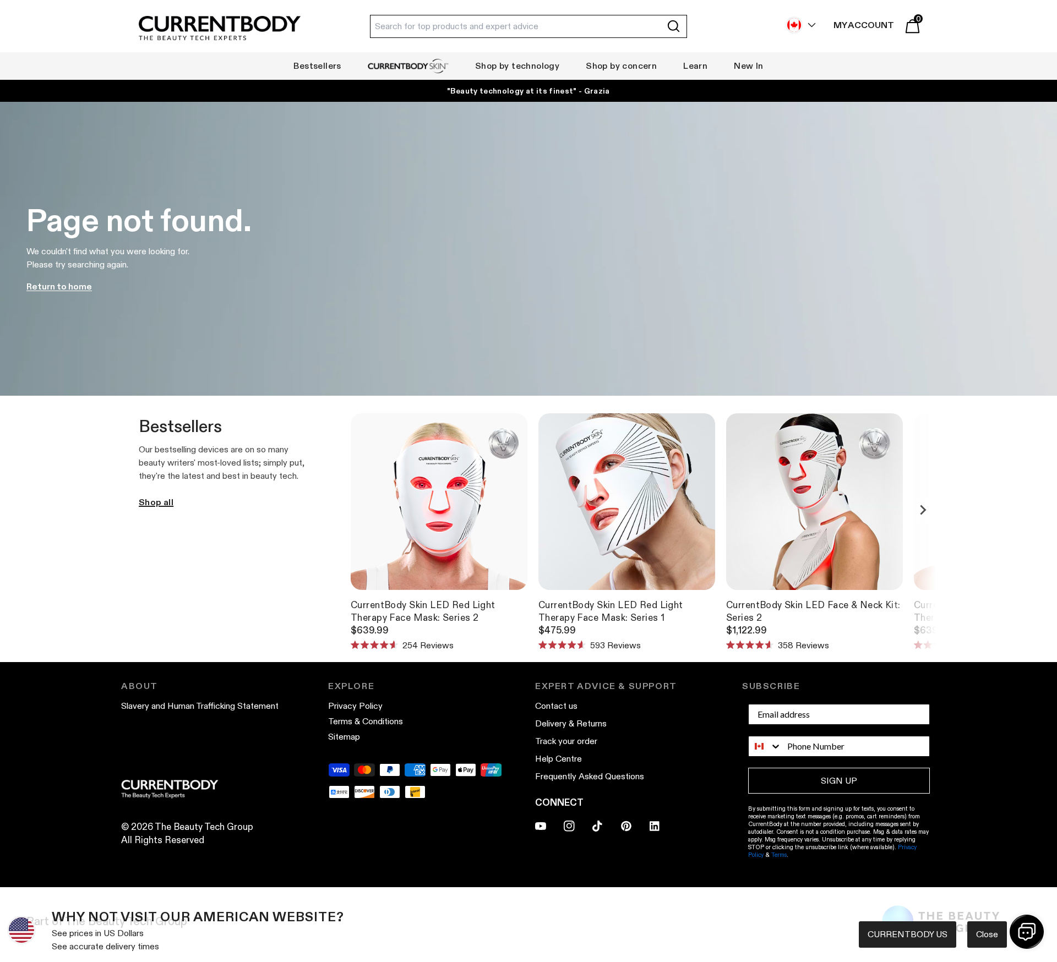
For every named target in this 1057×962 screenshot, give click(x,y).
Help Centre (558, 758)
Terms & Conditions (365, 721)
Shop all (156, 502)
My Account (863, 25)
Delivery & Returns (571, 723)
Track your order (566, 741)
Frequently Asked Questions (589, 776)
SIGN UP (839, 780)
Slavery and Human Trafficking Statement (200, 706)
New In (748, 66)
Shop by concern (621, 66)
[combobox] (765, 746)
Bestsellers (317, 66)
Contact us (556, 706)
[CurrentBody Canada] (220, 29)
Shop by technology (517, 66)
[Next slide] (922, 510)
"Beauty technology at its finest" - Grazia (528, 90)
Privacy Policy (355, 706)
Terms (779, 855)
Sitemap (344, 736)
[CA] (798, 25)
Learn (695, 66)
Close (987, 934)
